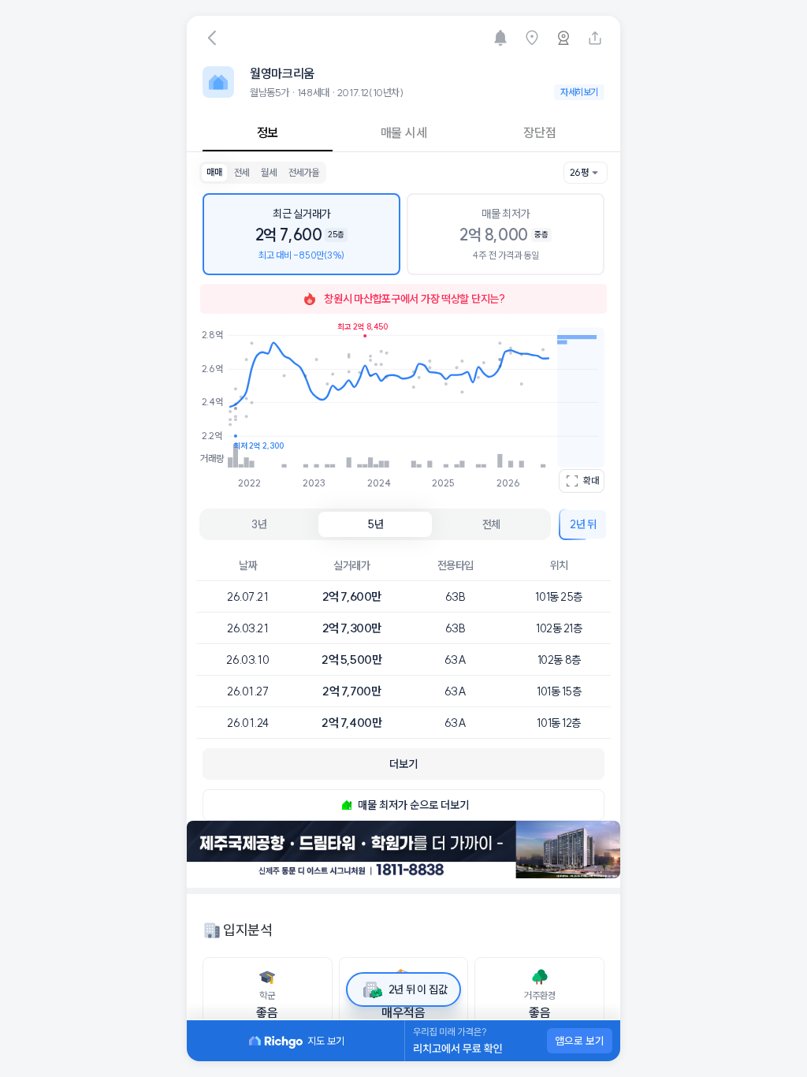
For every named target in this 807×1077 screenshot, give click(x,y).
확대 (591, 480)
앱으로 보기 (579, 1040)
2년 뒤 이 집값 (418, 989)
